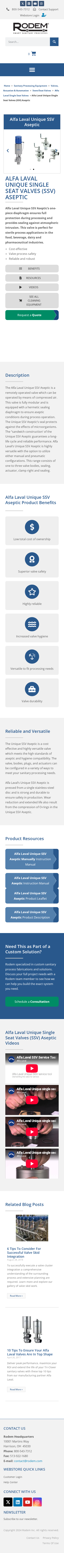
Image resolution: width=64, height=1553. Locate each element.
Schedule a (32, 1001)
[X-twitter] (22, 3)
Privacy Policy (51, 1537)
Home (7, 85)
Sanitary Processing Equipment (30, 85)
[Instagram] (41, 3)
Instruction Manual (30, 859)
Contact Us (32, 1537)
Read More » (16, 1295)
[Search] (54, 41)
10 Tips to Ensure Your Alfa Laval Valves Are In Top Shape (30, 1352)
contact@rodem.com (28, 1461)
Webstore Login (29, 15)
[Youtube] (35, 3)
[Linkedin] (29, 3)
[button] (32, 69)
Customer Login (13, 1477)
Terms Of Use (50, 1543)
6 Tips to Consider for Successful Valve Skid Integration (24, 1252)
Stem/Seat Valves (42, 90)
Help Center (11, 1482)
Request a (29, 315)
